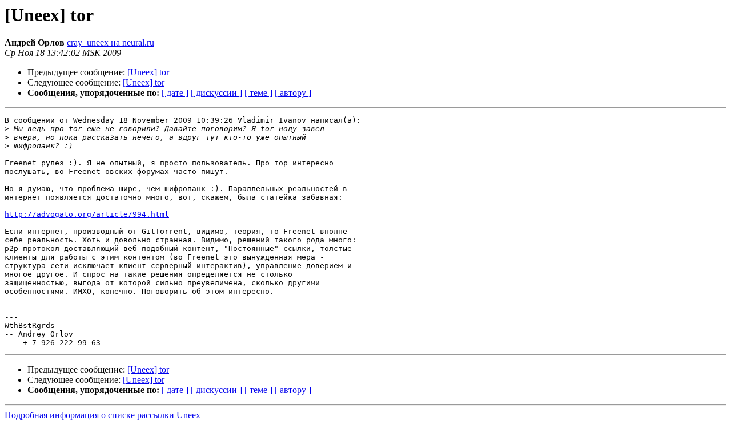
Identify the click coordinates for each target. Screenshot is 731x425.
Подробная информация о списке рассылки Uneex (102, 415)
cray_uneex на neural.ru (110, 42)
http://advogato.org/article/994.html (87, 214)
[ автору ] (293, 93)
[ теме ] (258, 93)
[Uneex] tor (148, 72)
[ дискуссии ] (216, 93)
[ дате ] (175, 93)
